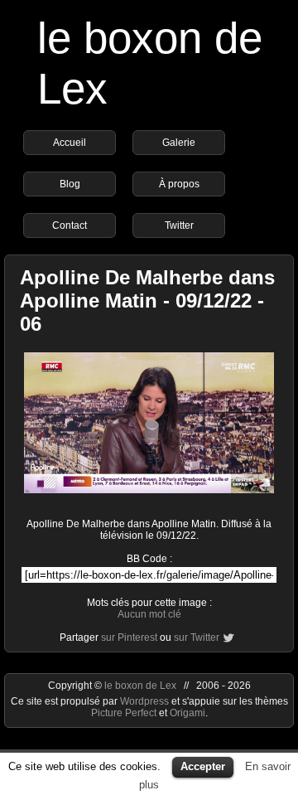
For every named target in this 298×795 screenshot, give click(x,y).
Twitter (179, 225)
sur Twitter (196, 637)
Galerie (178, 142)
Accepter (202, 766)
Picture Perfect (123, 713)
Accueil (69, 142)
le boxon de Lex (140, 685)
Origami (187, 713)
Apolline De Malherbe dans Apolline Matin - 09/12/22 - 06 (147, 300)
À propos (179, 184)
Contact (69, 225)
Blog (70, 184)
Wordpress (145, 701)
